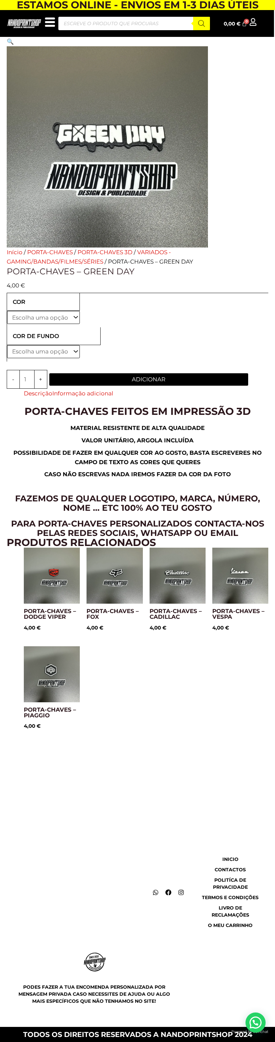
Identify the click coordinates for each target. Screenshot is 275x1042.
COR (19, 301)
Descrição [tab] (38, 393)
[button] (10, 41)
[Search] (201, 23)
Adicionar (148, 379)
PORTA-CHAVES (50, 252)
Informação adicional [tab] (82, 393)
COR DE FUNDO (36, 336)
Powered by (249, 1031)
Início (14, 252)
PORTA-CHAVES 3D (104, 252)
